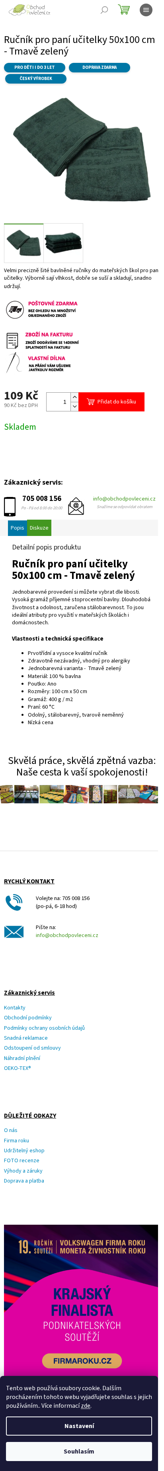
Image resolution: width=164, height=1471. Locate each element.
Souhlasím (79, 1451)
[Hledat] (104, 10)
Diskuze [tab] (39, 528)
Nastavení (79, 1426)
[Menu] (146, 10)
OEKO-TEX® (17, 1068)
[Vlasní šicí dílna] (43, 362)
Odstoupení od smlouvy (32, 1048)
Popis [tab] (17, 528)
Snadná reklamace (26, 1038)
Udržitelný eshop (24, 1151)
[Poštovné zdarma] (43, 309)
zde (85, 1405)
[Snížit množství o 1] (74, 406)
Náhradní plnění (22, 1058)
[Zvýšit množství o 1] (74, 397)
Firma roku (16, 1141)
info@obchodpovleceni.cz (124, 499)
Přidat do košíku (117, 402)
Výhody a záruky (23, 1171)
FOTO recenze (21, 1161)
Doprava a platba (24, 1181)
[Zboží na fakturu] (43, 339)
